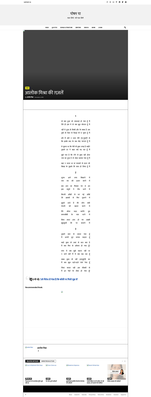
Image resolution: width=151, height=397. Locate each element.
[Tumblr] (68, 106)
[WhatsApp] (49, 106)
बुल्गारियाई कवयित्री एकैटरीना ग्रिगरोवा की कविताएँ (75, 382)
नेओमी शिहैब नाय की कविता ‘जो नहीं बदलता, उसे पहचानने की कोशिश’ (95, 382)
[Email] (59, 106)
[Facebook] (107, 2)
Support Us (27, 2)
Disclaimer (108, 395)
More (93, 27)
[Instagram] (110, 2)
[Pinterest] (116, 2)
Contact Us (76, 395)
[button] (125, 27)
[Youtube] (125, 2)
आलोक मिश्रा (30, 97)
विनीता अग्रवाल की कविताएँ (114, 381)
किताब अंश (28, 379)
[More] (73, 106)
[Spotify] (119, 2)
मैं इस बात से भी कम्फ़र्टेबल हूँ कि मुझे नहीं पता (34, 382)
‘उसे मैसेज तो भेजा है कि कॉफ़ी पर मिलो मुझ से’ (59, 279)
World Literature (66, 27)
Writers (78, 27)
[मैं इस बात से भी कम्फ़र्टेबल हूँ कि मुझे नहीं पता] (34, 372)
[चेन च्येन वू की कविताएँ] (55, 372)
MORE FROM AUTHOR (47, 361)
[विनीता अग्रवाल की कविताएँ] (116, 372)
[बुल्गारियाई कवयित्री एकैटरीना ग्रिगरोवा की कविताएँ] (75, 372)
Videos (86, 27)
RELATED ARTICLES (32, 361)
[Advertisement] (75, 311)
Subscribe (84, 395)
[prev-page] (122, 361)
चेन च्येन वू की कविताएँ (51, 381)
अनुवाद (48, 379)
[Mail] (113, 2)
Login (100, 27)
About (70, 395)
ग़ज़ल (27, 88)
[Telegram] (54, 106)
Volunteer (116, 395)
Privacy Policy (92, 395)
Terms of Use (101, 395)
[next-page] (125, 361)
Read (47, 27)
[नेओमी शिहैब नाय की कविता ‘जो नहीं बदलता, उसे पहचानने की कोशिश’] (96, 372)
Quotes (54, 27)
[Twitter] (122, 2)
